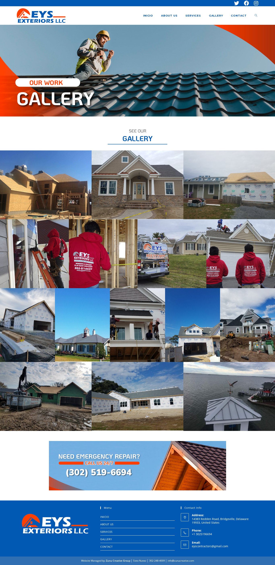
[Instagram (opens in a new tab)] (254, 3)
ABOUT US (107, 524)
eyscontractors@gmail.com (210, 546)
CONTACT (106, 546)
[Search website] (256, 15)
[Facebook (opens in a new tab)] (246, 3)
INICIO (104, 517)
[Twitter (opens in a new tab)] (237, 3)
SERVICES (106, 532)
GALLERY (106, 539)
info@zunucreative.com (181, 560)
